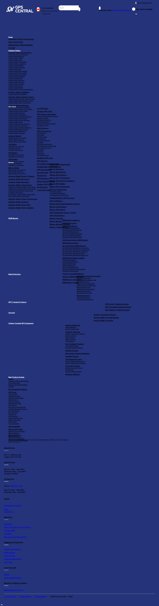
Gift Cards (8, 562)
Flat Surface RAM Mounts (70, 271)
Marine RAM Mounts (68, 265)
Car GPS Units (42, 109)
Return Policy (9, 556)
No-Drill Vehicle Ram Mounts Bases (73, 253)
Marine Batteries (56, 169)
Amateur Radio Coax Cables (17, 62)
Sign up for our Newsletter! (15, 537)
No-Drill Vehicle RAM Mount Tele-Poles (75, 251)
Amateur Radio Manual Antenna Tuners (20, 101)
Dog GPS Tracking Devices (74, 348)
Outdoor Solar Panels (72, 329)
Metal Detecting (14, 274)
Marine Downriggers (58, 207)
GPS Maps (40, 142)
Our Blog (7, 534)
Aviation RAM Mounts (69, 264)
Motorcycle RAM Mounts (70, 267)
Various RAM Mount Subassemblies (73, 269)
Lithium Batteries (70, 327)
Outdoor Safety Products (73, 371)
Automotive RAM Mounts (70, 262)
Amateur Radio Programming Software (20, 89)
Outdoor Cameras (72, 332)
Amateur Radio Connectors (17, 64)
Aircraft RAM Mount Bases (70, 228)
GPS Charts (40, 150)
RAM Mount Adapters (71, 220)
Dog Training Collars (71, 346)
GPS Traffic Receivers (44, 148)
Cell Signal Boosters (73, 359)
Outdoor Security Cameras (105, 315)
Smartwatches (14, 427)
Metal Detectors (83, 296)
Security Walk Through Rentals (106, 318)
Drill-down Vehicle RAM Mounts (75, 240)
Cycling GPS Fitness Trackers (46, 124)
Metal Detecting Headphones (86, 285)
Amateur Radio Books (15, 78)
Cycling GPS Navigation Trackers (47, 116)
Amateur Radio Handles (16, 65)
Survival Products (72, 366)
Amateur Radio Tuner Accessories (19, 103)
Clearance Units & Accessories (21, 39)
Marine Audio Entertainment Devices (65, 204)
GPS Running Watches (44, 120)
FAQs (6, 509)
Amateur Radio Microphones (17, 71)
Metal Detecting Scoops (84, 293)
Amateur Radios (14, 51)
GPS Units (12, 392)
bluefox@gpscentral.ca (13, 590)
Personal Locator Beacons (17, 407)
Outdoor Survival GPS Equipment (20, 323)
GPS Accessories (44, 131)
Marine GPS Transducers (60, 178)
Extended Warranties (13, 559)
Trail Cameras (69, 341)
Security (11, 313)
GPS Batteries (41, 139)
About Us (8, 524)
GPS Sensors (42, 161)
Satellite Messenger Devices (17, 409)
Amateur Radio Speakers (16, 77)
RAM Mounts (13, 218)
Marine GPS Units (15, 429)
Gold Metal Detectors (84, 298)
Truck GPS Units (13, 424)
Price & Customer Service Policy (17, 527)
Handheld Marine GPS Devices (62, 198)
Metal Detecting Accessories (89, 276)
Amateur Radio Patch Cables (17, 73)
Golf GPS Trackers (43, 125)
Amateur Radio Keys (14, 69)
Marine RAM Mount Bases (70, 232)
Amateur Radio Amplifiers (18, 92)
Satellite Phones (72, 356)
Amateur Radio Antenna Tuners (21, 97)
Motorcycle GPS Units (15, 418)
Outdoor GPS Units (14, 420)
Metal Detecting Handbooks (86, 284)
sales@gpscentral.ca (13, 505)
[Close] (2, 604)
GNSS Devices (43, 128)
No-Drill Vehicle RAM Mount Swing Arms (75, 255)
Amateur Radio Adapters (16, 80)
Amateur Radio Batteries (16, 56)
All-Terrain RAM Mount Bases (71, 235)
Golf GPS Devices (42, 118)
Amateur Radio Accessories (19, 53)
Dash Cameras (70, 337)
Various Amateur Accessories (18, 54)
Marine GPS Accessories (60, 164)
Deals (10, 37)
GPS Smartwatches (43, 122)
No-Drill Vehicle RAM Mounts (74, 246)
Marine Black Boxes (58, 172)
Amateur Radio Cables (15, 58)
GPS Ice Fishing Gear (58, 190)
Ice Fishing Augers (56, 191)
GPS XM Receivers (43, 155)
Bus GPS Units (12, 413)
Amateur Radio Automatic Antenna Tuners (21, 99)
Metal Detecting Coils (84, 278)
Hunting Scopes (71, 351)
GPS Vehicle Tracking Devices (117, 310)
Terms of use (9, 597)
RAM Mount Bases (69, 226)
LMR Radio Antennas (15, 163)
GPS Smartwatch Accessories (46, 146)
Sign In (7, 574)
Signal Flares (69, 370)
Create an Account (124, 10)
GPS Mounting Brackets (44, 144)
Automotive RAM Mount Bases (72, 230)
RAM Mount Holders (70, 243)
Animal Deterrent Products (74, 368)
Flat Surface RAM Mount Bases (72, 237)
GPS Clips (40, 151)
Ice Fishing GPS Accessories (59, 195)
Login (115, 10)
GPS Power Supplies (43, 140)
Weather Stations (72, 374)
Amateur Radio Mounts (15, 88)
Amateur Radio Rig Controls (17, 75)
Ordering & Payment (12, 549)
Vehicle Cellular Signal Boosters (75, 363)
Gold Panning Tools (83, 282)
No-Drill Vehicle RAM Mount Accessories (75, 248)
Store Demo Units (15, 42)
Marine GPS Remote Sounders (62, 181)
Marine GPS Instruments (60, 187)
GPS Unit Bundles (13, 411)
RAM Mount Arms (69, 223)
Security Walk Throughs (103, 321)
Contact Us (8, 512)
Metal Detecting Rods (84, 291)
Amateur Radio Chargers (16, 84)
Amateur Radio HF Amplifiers (17, 94)
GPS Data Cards (42, 137)
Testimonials (9, 530)
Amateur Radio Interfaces (16, 67)
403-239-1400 (16, 486)
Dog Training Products (74, 344)
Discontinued (40, 597)
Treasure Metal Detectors (85, 299)
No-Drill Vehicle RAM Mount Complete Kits (76, 250)
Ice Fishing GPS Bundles (57, 193)
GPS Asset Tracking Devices (117, 304)
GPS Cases (40, 135)
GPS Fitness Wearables (46, 114)
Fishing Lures (54, 166)
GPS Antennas (41, 133)
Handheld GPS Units (45, 158)
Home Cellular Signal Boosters (75, 361)
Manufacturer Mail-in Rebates (20, 45)
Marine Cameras (56, 219)
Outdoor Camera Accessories (75, 334)
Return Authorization (12, 578)
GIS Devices (12, 414)
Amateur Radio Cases (15, 60)
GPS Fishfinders (56, 201)
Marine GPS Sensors (58, 175)
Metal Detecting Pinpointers (86, 289)
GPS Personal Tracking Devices (118, 307)
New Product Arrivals (16, 377)
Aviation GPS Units (44, 111)
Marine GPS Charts (57, 210)
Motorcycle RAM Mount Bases (72, 234)
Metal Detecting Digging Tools (86, 280)
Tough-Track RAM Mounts (73, 274)
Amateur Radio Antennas (18, 106)
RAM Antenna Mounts (69, 260)
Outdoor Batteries (72, 325)
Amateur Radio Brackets (16, 82)
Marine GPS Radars (57, 184)
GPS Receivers (13, 416)
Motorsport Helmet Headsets (77, 354)
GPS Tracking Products (17, 302)
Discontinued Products (17, 389)
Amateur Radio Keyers (15, 86)
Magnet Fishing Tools (83, 287)
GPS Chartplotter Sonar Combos (63, 213)
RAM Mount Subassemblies (73, 258)
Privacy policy (25, 597)
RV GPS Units (12, 422)
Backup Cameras (70, 336)
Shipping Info (9, 553)
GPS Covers (41, 153)
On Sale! (11, 48)
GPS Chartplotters (57, 216)
